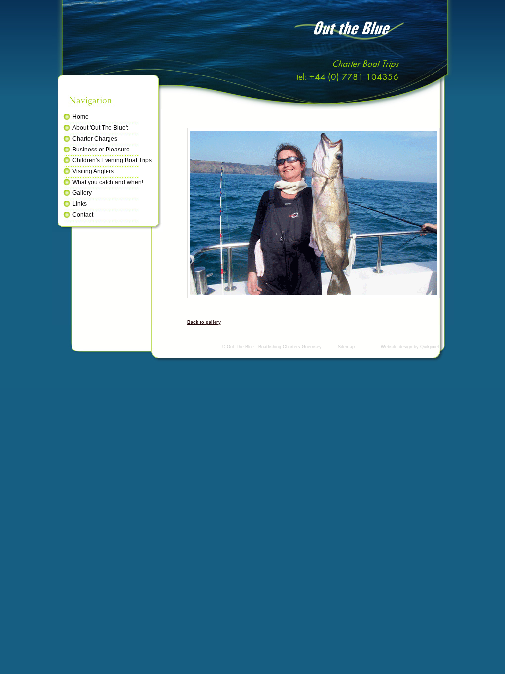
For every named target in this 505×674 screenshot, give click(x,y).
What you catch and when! (107, 182)
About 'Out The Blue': (100, 128)
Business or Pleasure (101, 149)
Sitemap (346, 346)
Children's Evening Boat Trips (112, 160)
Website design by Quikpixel (410, 346)
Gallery (82, 193)
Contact (82, 215)
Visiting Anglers (93, 171)
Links (79, 204)
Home (80, 117)
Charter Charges (94, 139)
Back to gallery (204, 322)
